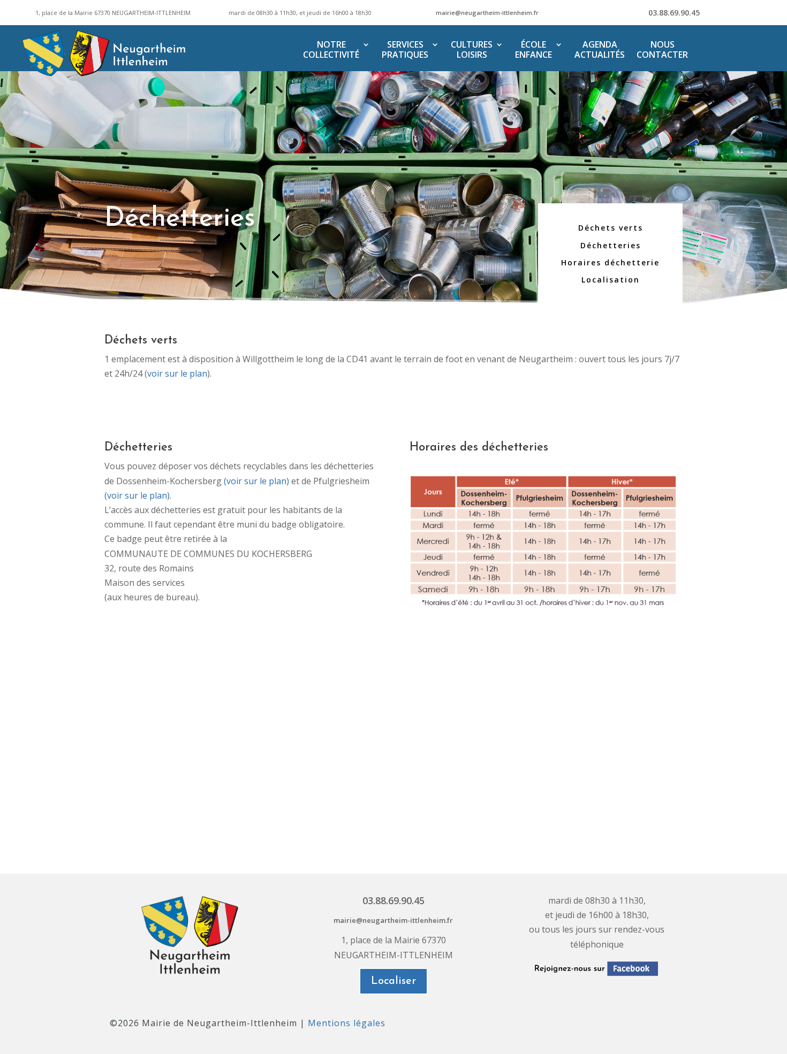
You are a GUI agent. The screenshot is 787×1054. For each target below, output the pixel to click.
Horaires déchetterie (610, 262)
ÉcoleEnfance (533, 50)
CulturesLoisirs (472, 50)
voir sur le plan (177, 373)
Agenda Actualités (599, 50)
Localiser (393, 981)
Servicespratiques (405, 50)
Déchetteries (610, 245)
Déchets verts (610, 228)
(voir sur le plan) (256, 481)
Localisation (610, 279)
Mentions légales (346, 1023)
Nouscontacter (662, 50)
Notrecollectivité (331, 50)
